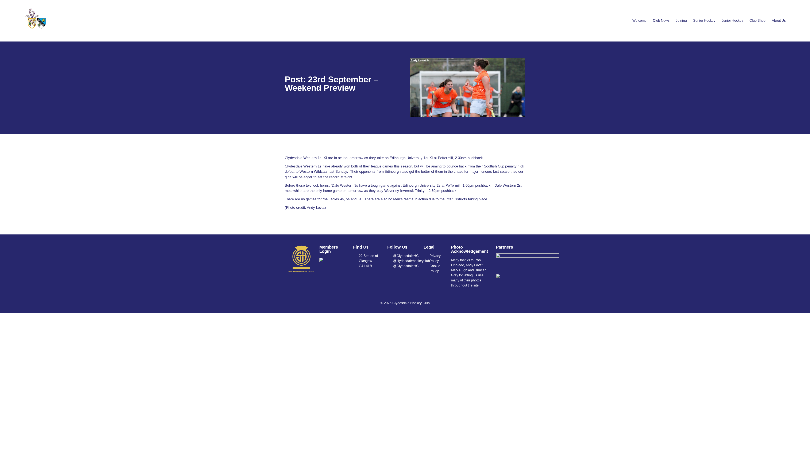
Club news (661, 20)
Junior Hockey (732, 20)
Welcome (639, 20)
